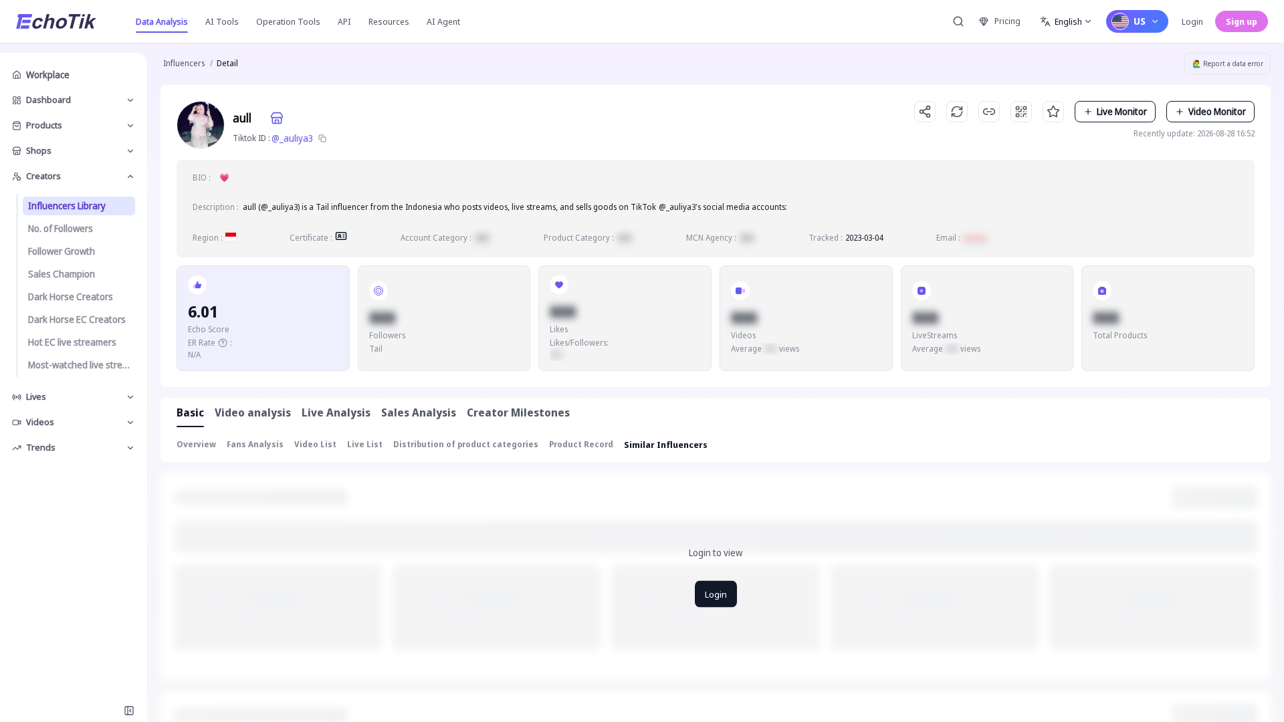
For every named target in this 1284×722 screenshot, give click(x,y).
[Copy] (322, 138)
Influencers (184, 63)
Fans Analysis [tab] (255, 444)
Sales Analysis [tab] (418, 412)
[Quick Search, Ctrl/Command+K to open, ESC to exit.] (958, 21)
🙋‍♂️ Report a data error (1227, 63)
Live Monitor (1122, 111)
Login (1192, 21)
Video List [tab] (315, 444)
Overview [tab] (196, 444)
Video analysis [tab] (253, 412)
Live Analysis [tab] (336, 412)
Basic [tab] (190, 412)
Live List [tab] (365, 444)
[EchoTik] (56, 21)
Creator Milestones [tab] (518, 412)
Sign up (1241, 21)
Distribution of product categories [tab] (465, 444)
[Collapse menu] (129, 710)
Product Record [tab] (581, 444)
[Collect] (1053, 111)
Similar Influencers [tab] (666, 445)
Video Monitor (1217, 111)
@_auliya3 (293, 138)
